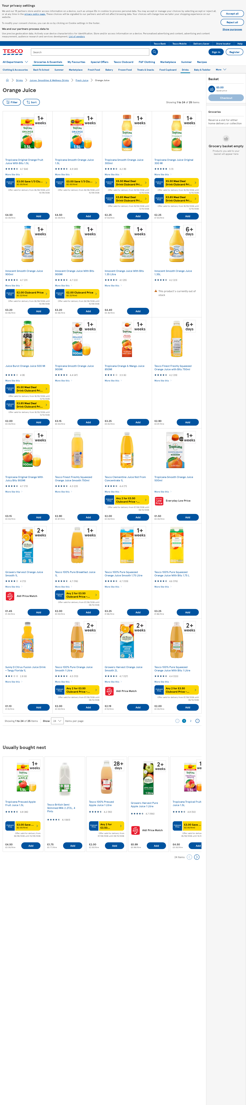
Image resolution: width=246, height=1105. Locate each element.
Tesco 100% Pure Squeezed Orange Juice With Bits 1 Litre (172, 668)
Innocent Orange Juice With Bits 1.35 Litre (124, 272)
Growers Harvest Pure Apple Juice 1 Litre (144, 804)
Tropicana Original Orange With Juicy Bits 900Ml (24, 478)
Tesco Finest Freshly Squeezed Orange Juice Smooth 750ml (73, 478)
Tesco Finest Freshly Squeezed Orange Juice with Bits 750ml (172, 367)
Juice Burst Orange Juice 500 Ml (25, 366)
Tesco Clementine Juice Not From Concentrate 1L (125, 478)
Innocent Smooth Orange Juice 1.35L (173, 272)
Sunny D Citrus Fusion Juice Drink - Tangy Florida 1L (25, 668)
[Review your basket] (211, 89)
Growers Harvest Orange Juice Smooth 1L (24, 573)
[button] (159, 43)
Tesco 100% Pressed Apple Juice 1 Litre (101, 803)
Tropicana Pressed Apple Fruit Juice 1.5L (20, 803)
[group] (23, 804)
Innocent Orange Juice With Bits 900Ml (74, 272)
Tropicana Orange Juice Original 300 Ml (173, 161)
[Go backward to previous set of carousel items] (189, 857)
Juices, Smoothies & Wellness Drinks (49, 80)
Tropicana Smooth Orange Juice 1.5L (74, 161)
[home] (7, 80)
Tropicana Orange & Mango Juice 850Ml (124, 367)
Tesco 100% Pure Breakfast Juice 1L (75, 573)
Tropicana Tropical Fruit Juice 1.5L (187, 803)
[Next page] (197, 721)
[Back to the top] (125, 734)
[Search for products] (154, 52)
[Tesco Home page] (13, 52)
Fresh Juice (82, 80)
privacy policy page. (35, 14)
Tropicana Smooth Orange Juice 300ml (124, 161)
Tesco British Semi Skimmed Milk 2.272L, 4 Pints (61, 808)
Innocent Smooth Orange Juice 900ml (24, 272)
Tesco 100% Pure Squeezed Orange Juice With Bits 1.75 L (171, 573)
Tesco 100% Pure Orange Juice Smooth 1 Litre (74, 668)
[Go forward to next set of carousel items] (196, 857)
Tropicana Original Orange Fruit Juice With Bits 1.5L (24, 161)
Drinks (19, 80)
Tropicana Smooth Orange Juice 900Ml (74, 367)
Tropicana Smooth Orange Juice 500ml (173, 478)
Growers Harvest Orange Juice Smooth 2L (123, 668)
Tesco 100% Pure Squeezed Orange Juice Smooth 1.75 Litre (123, 573)
